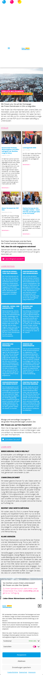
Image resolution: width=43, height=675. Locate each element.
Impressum (32, 672)
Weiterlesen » (5, 188)
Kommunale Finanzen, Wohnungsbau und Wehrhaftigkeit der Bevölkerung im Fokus (10, 150)
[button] (39, 606)
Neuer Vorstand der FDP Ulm (10, 209)
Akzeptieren (21, 655)
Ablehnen (21, 661)
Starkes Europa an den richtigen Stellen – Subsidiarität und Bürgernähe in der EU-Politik (31, 210)
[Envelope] (19, 2)
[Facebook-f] (4, 2)
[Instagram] (12, 2)
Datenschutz (23, 672)
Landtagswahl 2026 (29, 148)
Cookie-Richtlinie (12, 672)
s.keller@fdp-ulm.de (31, 591)
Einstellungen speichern (21, 667)
